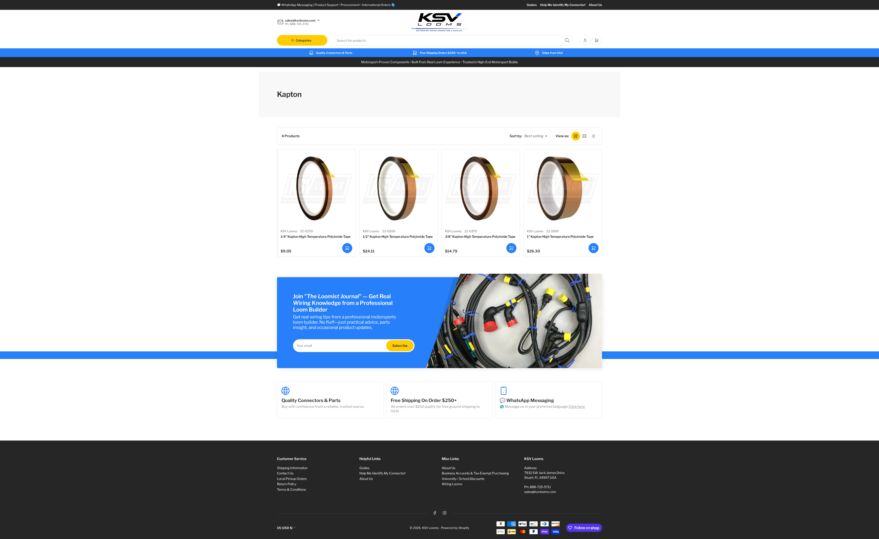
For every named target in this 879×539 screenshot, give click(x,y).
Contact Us (285, 473)
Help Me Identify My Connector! (562, 5)
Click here (577, 407)
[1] (563, 188)
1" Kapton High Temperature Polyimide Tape (560, 236)
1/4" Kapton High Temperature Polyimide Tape (315, 236)
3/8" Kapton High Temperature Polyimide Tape (480, 236)
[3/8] (481, 188)
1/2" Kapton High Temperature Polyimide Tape (398, 236)
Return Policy (286, 484)
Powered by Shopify (455, 528)
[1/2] (398, 188)
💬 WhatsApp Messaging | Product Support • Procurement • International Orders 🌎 (336, 5)
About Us (595, 5)
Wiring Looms (452, 484)
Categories (303, 40)
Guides (532, 5)
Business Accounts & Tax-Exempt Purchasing (475, 473)
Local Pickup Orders (292, 479)
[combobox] (453, 40)
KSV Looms (289, 231)
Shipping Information (292, 468)
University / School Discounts (463, 479)
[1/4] (316, 188)
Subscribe (399, 345)
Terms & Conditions (291, 489)
